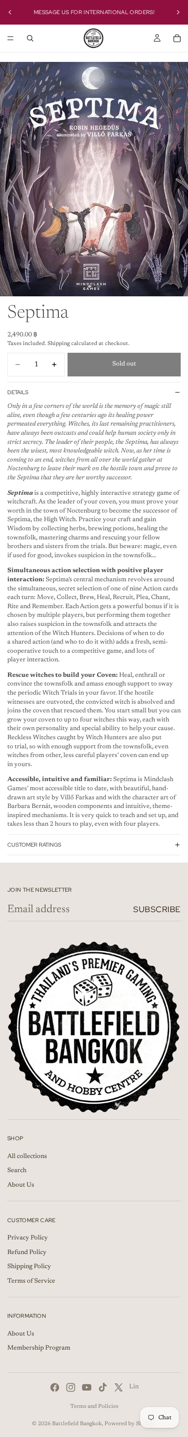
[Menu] (10, 38)
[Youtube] (86, 1387)
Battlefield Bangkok (77, 1424)
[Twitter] (118, 1387)
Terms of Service (31, 1281)
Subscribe (157, 909)
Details (17, 392)
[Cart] (177, 38)
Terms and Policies (94, 1406)
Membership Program (38, 1349)
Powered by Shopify (130, 1424)
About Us (20, 1185)
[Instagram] (70, 1387)
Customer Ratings (34, 844)
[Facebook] (54, 1387)
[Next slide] (178, 12)
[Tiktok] (102, 1387)
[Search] (30, 38)
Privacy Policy (27, 1238)
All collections (27, 1156)
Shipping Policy (29, 1267)
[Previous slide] (10, 12)
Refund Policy (27, 1252)
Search (16, 1171)
